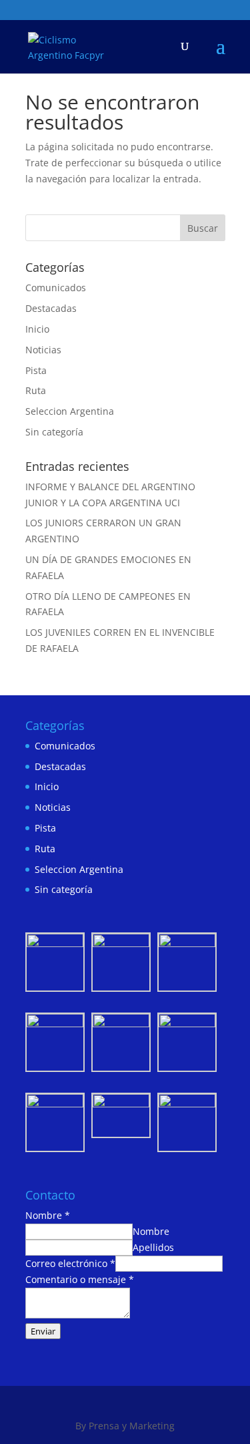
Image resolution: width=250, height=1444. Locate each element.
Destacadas (51, 308)
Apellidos (153, 1247)
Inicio (37, 329)
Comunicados (55, 287)
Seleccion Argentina (69, 411)
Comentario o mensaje (79, 1279)
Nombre (47, 1215)
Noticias (43, 349)
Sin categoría (54, 431)
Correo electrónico (70, 1263)
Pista (36, 370)
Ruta (35, 390)
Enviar (43, 1331)
